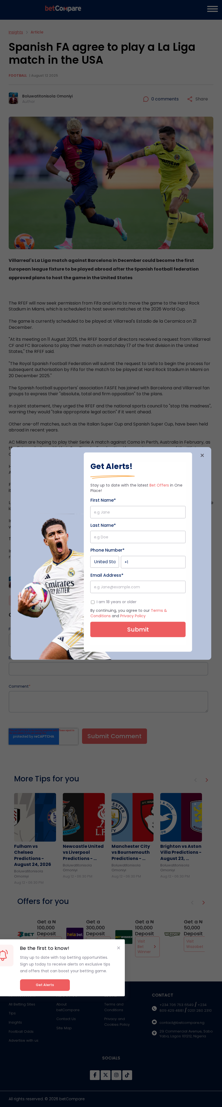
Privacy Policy (133, 616)
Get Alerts (45, 984)
